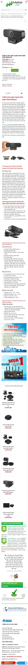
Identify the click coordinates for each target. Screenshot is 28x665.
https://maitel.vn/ (12, 313)
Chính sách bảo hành (7, 626)
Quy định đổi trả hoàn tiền (8, 637)
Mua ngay (15, 70)
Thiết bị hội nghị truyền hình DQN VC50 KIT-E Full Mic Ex (8, 404)
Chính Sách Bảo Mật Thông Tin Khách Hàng (12, 628)
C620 (22, 114)
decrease (3, 70)
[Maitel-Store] (14, 4)
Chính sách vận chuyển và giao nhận (11, 631)
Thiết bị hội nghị (5, 124)
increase (9, 70)
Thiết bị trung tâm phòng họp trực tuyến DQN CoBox (8, 514)
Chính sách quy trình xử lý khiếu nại (10, 629)
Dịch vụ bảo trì (5, 633)
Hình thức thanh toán (7, 635)
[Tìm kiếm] (25, 9)
